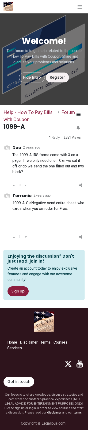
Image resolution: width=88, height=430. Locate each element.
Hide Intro (32, 77)
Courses (60, 342)
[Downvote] (26, 185)
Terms (45, 342)
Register (57, 77)
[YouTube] (80, 364)
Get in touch (19, 381)
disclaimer (54, 412)
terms (77, 412)
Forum (68, 112)
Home (12, 342)
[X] (68, 364)
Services (14, 348)
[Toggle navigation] (79, 7)
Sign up (18, 291)
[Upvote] (14, 185)
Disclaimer (29, 342)
